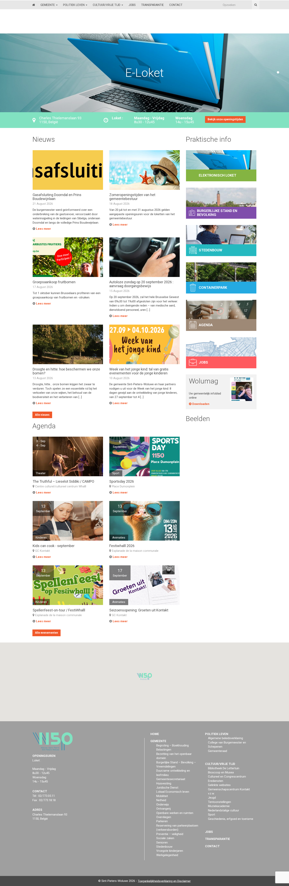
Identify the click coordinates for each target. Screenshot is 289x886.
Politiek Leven (74, 5)
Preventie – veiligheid (169, 834)
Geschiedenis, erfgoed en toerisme (230, 818)
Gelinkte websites (219, 785)
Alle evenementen (46, 632)
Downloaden (200, 404)
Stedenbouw (164, 846)
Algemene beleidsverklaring (225, 738)
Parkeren (162, 821)
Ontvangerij (163, 808)
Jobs (132, 5)
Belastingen (163, 749)
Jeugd (212, 797)
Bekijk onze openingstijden (225, 119)
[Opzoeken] (256, 4)
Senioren (162, 842)
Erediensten (215, 781)
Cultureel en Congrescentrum (227, 776)
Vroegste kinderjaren (169, 851)
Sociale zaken (165, 838)
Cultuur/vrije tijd (107, 5)
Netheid (161, 800)
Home (154, 734)
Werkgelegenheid (167, 855)
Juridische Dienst (167, 787)
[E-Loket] (144, 39)
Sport (211, 814)
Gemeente (48, 5)
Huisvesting (163, 783)
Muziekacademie (219, 806)
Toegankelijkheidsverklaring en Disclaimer (164, 881)
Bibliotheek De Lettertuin (223, 768)
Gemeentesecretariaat (170, 779)
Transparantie (152, 5)
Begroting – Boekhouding (172, 745)
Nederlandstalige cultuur (223, 810)
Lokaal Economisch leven (172, 791)
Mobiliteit (162, 796)
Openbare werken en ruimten (174, 813)
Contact (175, 5)
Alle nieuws (42, 414)
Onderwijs (162, 804)
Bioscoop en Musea (221, 772)
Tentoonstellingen (219, 802)
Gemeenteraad (217, 751)
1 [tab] (278, 72)
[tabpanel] (144, 72)
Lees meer (43, 229)
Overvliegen (163, 817)
